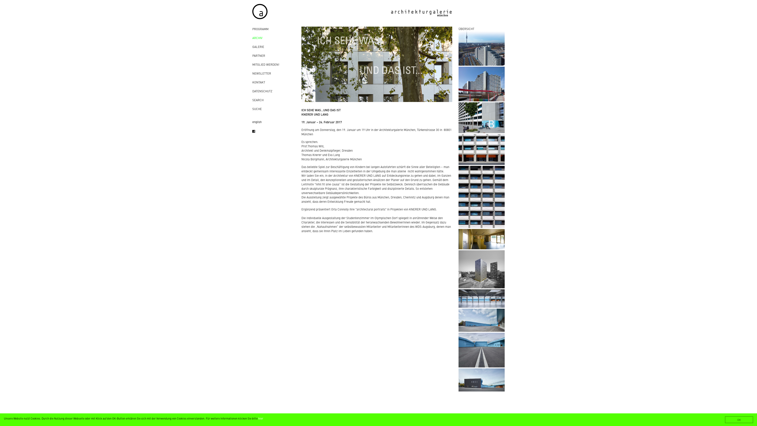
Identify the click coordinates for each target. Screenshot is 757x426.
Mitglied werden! (265, 64)
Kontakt (258, 82)
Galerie (258, 47)
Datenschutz (262, 91)
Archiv (257, 38)
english (257, 122)
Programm (260, 29)
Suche (257, 109)
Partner (258, 55)
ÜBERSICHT (466, 29)
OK (739, 420)
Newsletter (261, 73)
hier (260, 418)
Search (258, 100)
